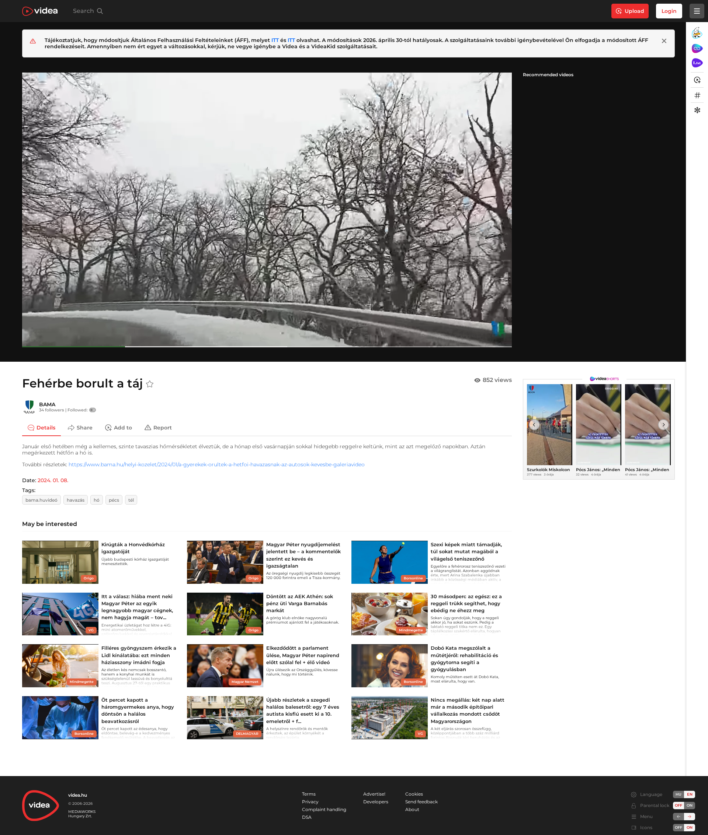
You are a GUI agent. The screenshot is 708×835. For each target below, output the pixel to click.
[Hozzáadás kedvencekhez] (149, 384)
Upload (634, 11)
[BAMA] (29, 407)
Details (46, 427)
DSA (307, 817)
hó (97, 500)
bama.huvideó (41, 500)
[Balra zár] (678, 816)
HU (678, 794)
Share (85, 427)
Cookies (414, 794)
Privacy (310, 801)
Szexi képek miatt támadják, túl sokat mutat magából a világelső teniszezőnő (466, 551)
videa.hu (77, 795)
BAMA (47, 404)
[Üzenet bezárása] (664, 41)
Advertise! (374, 794)
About (412, 809)
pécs (114, 500)
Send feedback (421, 801)
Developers (375, 801)
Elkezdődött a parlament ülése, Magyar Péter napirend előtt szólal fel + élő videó (302, 655)
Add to (123, 427)
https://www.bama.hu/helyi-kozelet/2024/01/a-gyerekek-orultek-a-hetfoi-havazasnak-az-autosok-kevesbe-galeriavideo (217, 464)
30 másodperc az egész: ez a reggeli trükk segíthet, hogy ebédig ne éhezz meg (466, 603)
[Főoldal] (40, 11)
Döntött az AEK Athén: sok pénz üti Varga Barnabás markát (299, 603)
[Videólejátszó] (267, 209)
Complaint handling (324, 809)
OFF (678, 827)
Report (162, 427)
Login (669, 11)
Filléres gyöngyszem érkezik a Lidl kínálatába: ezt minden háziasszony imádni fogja (138, 655)
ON (690, 805)
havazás (75, 500)
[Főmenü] (697, 11)
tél (131, 500)
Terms (309, 794)
